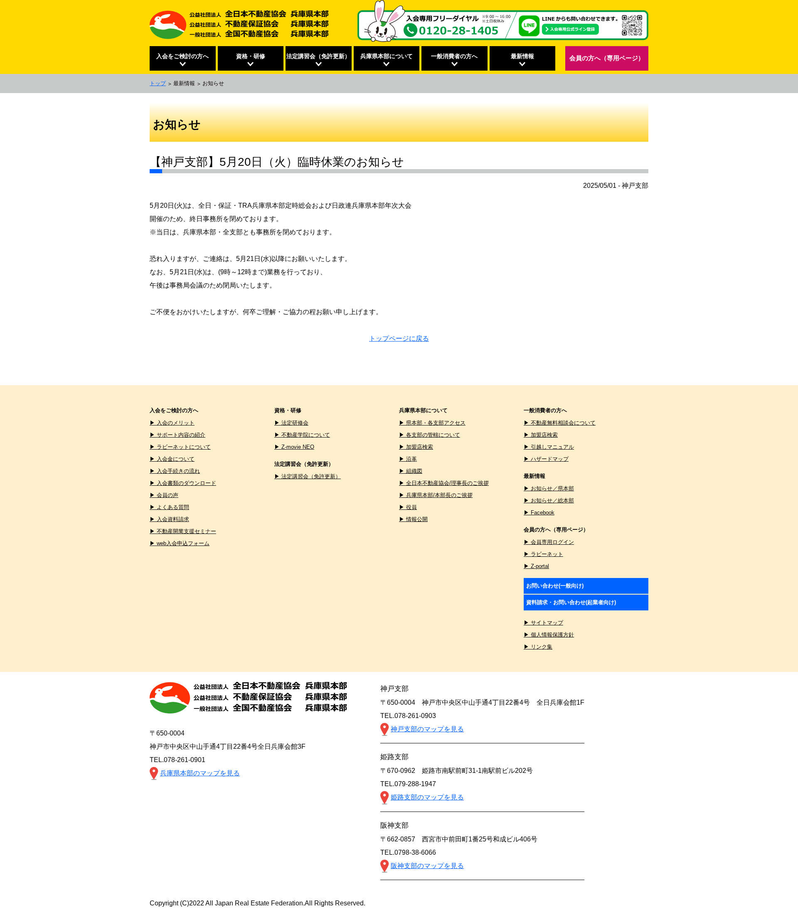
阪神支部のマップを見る (427, 865)
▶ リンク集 (538, 647)
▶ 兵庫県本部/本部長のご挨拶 (436, 495)
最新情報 (522, 56)
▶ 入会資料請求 (169, 519)
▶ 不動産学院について (302, 435)
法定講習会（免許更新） (318, 56)
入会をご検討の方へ (182, 56)
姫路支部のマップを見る (427, 797)
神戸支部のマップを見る (427, 729)
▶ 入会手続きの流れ (175, 471)
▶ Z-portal (536, 566)
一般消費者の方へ (454, 56)
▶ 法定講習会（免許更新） (307, 476)
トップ (158, 83)
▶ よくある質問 (169, 507)
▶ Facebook (539, 512)
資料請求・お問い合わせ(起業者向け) (571, 602)
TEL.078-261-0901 (177, 759)
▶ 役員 (408, 507)
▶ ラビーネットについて (180, 447)
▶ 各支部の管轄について (429, 435)
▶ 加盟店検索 (416, 447)
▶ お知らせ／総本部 (549, 500)
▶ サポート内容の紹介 (177, 435)
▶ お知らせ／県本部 (549, 488)
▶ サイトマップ (543, 623)
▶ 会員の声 (164, 495)
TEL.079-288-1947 (408, 783)
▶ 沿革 (408, 459)
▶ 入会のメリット (172, 423)
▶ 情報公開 (413, 519)
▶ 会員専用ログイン (549, 542)
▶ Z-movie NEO (294, 447)
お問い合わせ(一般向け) (555, 586)
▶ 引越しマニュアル (549, 447)
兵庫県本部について (386, 56)
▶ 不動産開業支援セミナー (183, 531)
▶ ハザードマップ (546, 459)
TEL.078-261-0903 (408, 715)
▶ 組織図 (410, 471)
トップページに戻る (399, 338)
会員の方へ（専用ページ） (606, 57)
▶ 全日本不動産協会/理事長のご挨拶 (444, 483)
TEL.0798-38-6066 (408, 852)
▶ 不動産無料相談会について (560, 423)
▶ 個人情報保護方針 (549, 635)
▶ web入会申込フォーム (179, 543)
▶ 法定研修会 (291, 423)
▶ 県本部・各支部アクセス (432, 423)
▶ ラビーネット (543, 554)
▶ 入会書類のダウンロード (183, 483)
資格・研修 (250, 56)
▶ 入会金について (172, 459)
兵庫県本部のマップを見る (200, 773)
